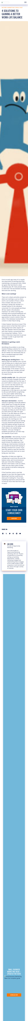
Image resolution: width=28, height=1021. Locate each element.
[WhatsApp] (10, 533)
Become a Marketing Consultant (12, 7)
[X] (6, 533)
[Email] (20, 533)
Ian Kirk (10, 544)
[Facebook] (3, 533)
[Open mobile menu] (25, 2)
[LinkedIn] (17, 533)
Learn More (14, 518)
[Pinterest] (13, 533)
